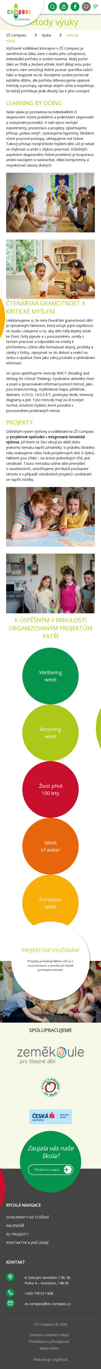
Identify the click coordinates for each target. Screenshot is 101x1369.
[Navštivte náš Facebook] (75, 8)
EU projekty (17, 1234)
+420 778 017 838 (39, 1293)
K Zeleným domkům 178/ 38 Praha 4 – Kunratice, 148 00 (47, 1280)
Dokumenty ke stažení (27, 1217)
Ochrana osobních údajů (49, 1334)
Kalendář (15, 1225)
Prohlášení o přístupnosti (49, 1341)
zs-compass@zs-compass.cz (48, 1303)
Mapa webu (49, 1348)
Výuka (46, 35)
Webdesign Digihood (51, 1359)
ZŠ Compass (16, 35)
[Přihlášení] (63, 8)
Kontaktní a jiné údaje (27, 1242)
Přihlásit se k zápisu (47, 1169)
